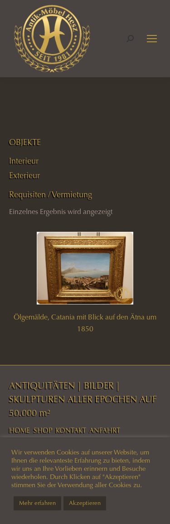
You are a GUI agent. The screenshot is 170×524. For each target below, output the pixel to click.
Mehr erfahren (37, 503)
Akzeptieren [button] (85, 503)
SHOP (43, 430)
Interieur (24, 161)
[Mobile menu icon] (152, 39)
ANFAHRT (104, 430)
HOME (19, 430)
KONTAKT (71, 430)
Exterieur (24, 175)
